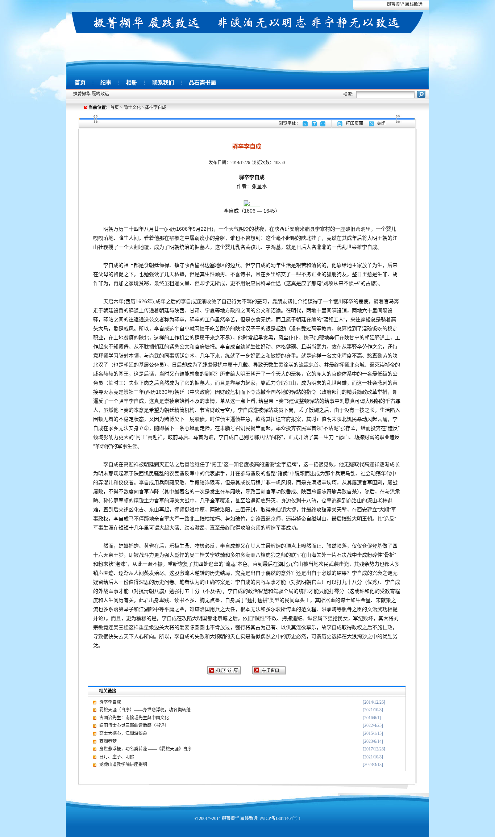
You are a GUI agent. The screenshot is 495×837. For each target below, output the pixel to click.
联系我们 (163, 82)
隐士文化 (132, 107)
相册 (131, 82)
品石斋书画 (202, 82)
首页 (80, 82)
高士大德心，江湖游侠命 (123, 733)
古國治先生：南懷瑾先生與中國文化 (134, 717)
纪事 (105, 82)
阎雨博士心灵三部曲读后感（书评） (134, 725)
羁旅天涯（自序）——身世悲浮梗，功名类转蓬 (145, 709)
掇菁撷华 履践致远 (405, 4)
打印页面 (354, 123)
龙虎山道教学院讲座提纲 (123, 764)
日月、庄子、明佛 (116, 756)
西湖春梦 (108, 741)
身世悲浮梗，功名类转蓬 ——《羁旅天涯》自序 (145, 749)
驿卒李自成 (110, 702)
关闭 (381, 123)
